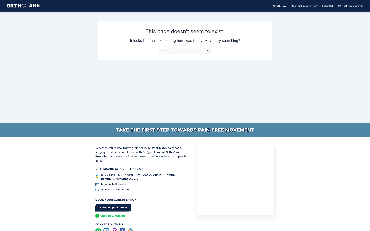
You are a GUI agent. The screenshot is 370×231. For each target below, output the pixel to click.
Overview (279, 5)
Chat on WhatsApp (113, 215)
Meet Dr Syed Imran (304, 5)
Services (328, 5)
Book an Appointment (113, 207)
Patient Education (351, 5)
